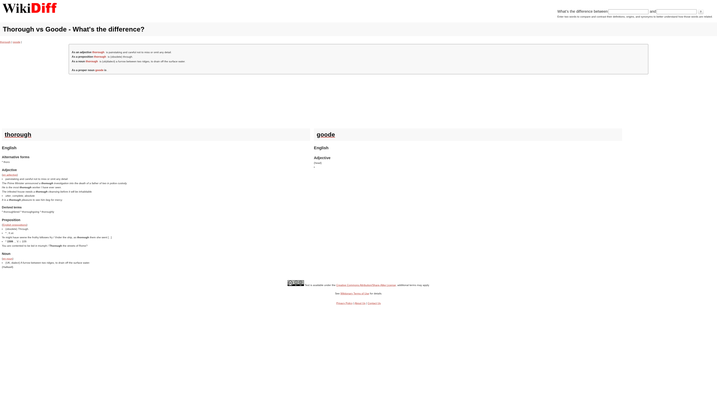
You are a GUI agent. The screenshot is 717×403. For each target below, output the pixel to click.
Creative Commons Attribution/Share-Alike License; (366, 285)
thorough (5, 41)
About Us (360, 303)
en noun (8, 258)
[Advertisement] (358, 100)
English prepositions (15, 224)
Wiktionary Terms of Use (354, 293)
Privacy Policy (344, 303)
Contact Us (374, 303)
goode (16, 41)
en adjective (10, 174)
